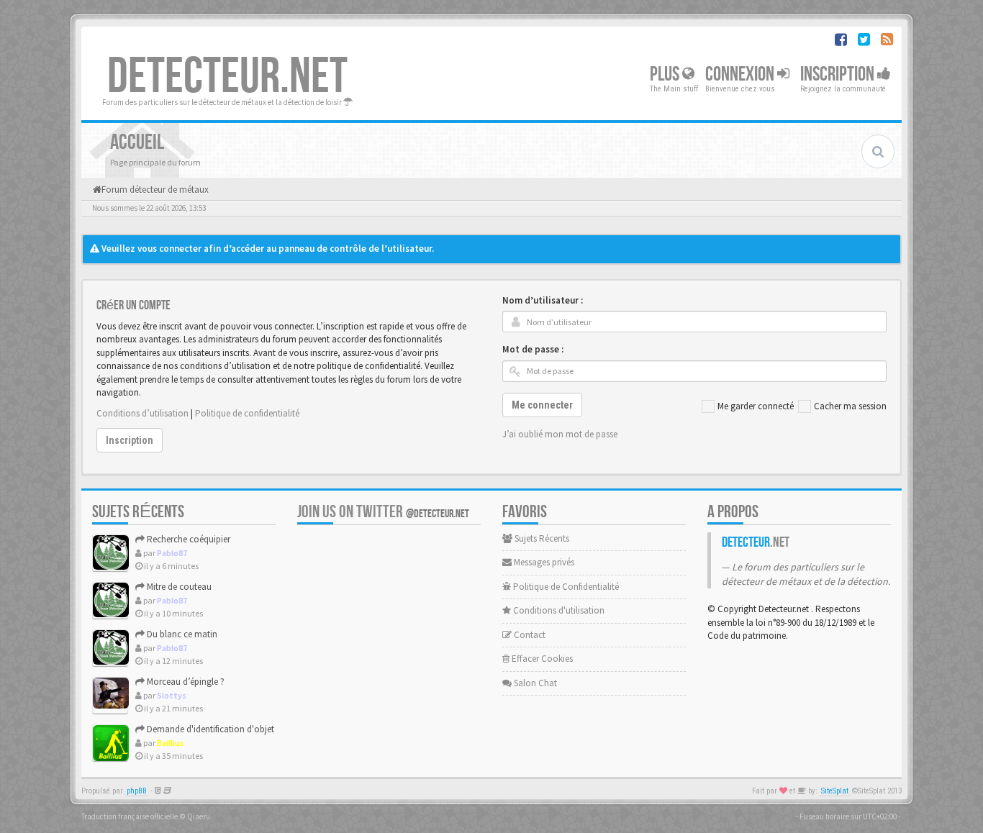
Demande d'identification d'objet (209, 729)
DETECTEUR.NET (227, 77)
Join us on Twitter (383, 511)
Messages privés (543, 562)
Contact (528, 635)
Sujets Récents (540, 538)
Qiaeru (198, 816)
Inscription (838, 74)
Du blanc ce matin (181, 634)
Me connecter (542, 405)
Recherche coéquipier (187, 539)
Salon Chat (534, 683)
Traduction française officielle (129, 816)
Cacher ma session (850, 406)
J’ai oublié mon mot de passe (559, 434)
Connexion (741, 74)
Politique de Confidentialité (565, 587)
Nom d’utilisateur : (542, 300)
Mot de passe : (532, 349)
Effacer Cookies (541, 658)
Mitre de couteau (178, 587)
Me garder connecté (755, 406)
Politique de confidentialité (247, 413)
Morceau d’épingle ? (185, 681)
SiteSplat (834, 791)
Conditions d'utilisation (557, 610)
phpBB (137, 791)
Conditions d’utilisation (142, 413)
